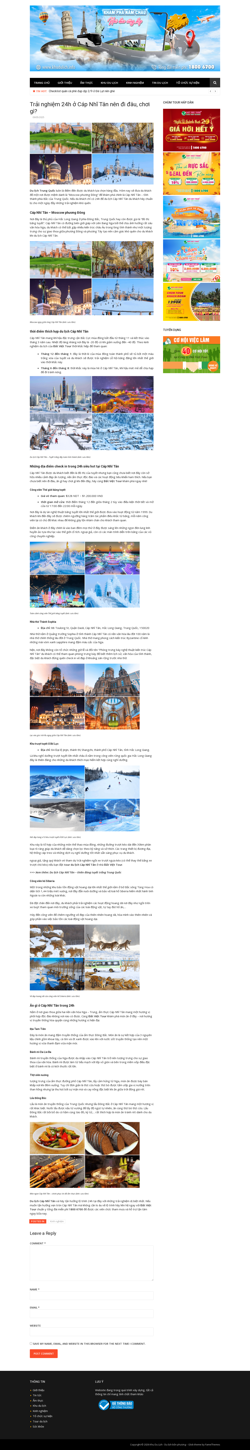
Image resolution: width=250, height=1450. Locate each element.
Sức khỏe (38, 1426)
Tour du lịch (40, 1421)
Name (35, 1289)
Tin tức (37, 1395)
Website (35, 1325)
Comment (38, 1243)
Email (35, 1307)
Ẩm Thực (86, 82)
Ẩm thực (38, 1400)
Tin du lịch (160, 82)
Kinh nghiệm (135, 82)
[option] (133, 91)
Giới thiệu (65, 82)
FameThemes (212, 1444)
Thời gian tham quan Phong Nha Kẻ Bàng (74, 91)
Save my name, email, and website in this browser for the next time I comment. (89, 1343)
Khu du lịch (109, 82)
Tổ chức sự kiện (187, 82)
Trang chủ (42, 82)
